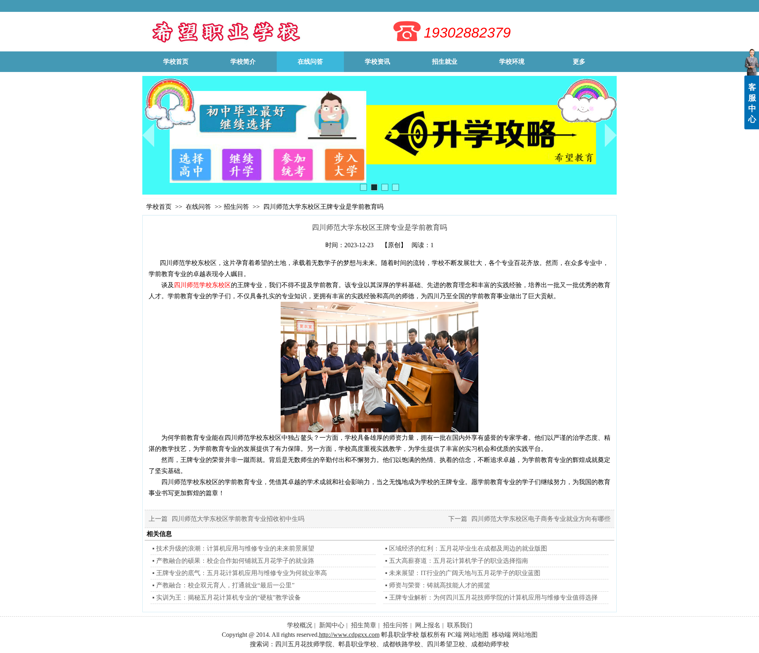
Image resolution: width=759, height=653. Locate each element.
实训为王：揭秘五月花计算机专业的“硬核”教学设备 (228, 597)
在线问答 (199, 206)
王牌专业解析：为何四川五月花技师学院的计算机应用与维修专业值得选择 (493, 597)
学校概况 (299, 625)
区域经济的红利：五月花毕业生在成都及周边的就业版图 (468, 548)
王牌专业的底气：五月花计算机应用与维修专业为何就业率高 (241, 573)
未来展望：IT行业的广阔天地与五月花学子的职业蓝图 (464, 573)
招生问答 (236, 206)
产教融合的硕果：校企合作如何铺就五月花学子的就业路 (235, 560)
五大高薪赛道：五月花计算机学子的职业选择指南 (458, 560)
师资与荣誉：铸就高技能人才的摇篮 (439, 585)
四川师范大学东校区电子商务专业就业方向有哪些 (540, 518)
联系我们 (459, 625)
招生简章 (363, 625)
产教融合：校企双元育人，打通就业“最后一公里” (225, 585)
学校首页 (159, 206)
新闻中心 (331, 625)
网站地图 (476, 634)
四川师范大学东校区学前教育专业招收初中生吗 (238, 518)
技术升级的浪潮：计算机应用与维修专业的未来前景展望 (235, 548)
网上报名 (427, 625)
